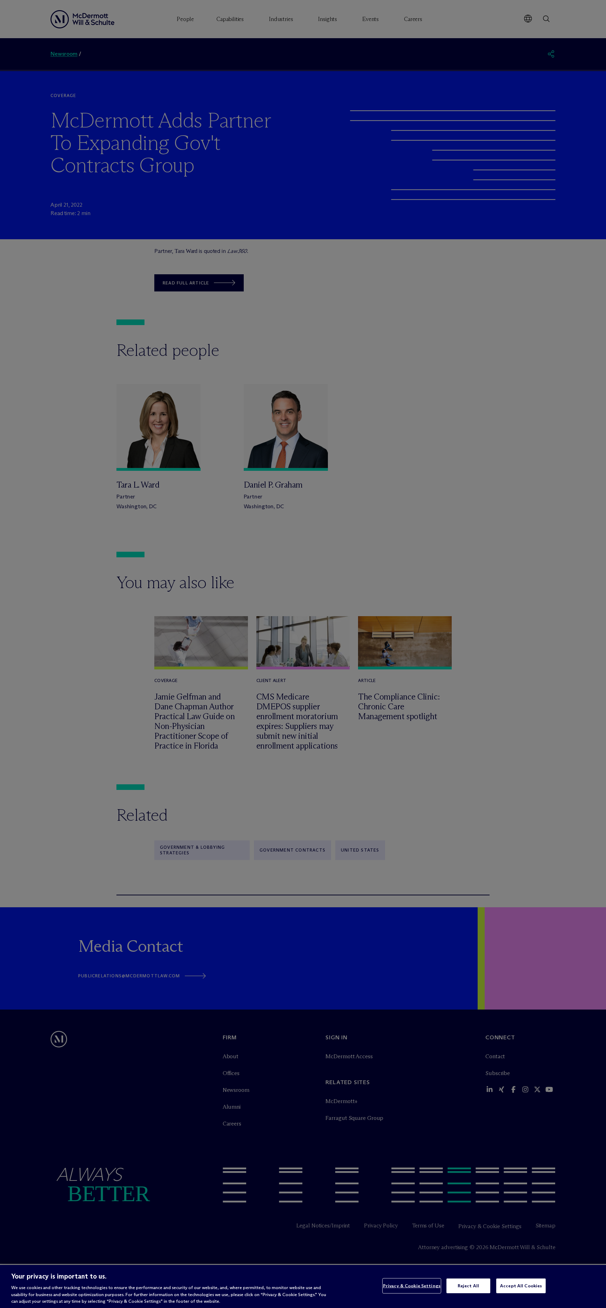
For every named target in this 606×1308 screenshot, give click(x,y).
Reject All (468, 1285)
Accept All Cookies (521, 1285)
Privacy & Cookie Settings (411, 1285)
